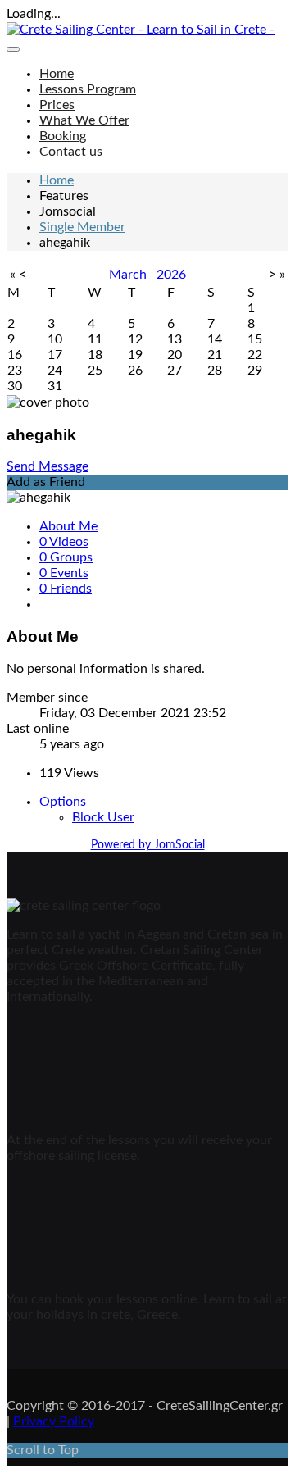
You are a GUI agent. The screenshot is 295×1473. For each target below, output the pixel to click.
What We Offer (84, 120)
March (133, 274)
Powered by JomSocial (148, 845)
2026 (171, 274)
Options (62, 801)
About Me (68, 526)
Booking (62, 136)
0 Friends (65, 588)
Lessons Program (87, 89)
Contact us (70, 151)
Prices (57, 104)
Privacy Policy (53, 1421)
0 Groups (66, 557)
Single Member (82, 227)
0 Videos (63, 541)
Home (56, 73)
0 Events (63, 573)
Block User (103, 817)
